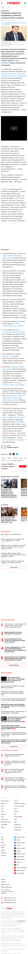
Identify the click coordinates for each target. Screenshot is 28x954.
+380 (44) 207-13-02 (10, 900)
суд (8, 460)
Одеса (2, 842)
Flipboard (19, 862)
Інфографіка (4, 824)
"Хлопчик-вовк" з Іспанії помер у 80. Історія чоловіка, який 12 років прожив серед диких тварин (15, 625)
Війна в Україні (5, 801)
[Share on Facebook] (10, 454)
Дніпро (3, 850)
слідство (15, 458)
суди (21, 458)
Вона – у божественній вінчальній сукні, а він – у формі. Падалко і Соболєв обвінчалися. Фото (9, 520)
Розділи (16, 797)
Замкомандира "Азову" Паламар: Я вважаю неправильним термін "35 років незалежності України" (15, 658)
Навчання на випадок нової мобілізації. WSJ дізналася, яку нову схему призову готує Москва (13, 706)
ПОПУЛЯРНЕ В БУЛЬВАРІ (10, 750)
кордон (9, 458)
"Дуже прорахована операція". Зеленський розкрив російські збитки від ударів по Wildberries (13, 727)
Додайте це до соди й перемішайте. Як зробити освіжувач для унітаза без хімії (15, 787)
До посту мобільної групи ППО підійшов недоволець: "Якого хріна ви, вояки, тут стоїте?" (13, 547)
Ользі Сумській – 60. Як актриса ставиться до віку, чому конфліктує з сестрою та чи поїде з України (15, 779)
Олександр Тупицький (16, 460)
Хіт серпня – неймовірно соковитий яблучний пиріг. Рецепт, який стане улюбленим (14, 762)
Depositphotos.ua (21, 921)
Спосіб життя (4, 819)
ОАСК (17, 422)
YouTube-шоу (17, 827)
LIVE (15, 814)
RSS (18, 865)
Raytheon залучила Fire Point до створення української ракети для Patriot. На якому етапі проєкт (14, 741)
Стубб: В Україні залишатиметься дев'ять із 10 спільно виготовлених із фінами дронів (13, 699)
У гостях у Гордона (19, 806)
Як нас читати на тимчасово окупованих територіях (7, 891)
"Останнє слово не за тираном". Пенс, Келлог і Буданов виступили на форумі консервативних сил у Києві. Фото (14, 719)
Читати (22, 466)
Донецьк (3, 845)
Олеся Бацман (20, 856)
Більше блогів (14, 567)
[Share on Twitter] (13, 454)
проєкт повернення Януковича (13, 417)
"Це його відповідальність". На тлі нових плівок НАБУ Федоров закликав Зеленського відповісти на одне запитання (15, 649)
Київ (2, 837)
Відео (15, 822)
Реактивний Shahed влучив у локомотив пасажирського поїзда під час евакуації (14, 640)
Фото (15, 819)
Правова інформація (6, 887)
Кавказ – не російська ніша (11, 534)
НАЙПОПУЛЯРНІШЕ (7, 620)
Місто (2, 833)
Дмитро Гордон (21, 837)
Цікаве (2, 827)
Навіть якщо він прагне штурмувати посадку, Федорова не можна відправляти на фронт (13, 554)
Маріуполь (4, 852)
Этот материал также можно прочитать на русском (14, 23)
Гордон (3, 7)
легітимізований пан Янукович (13, 440)
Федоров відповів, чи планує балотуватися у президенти (13, 632)
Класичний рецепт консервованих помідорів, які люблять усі (14, 755)
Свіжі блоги (5, 531)
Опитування (17, 824)
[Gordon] (13, 3)
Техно (2, 816)
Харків (2, 847)
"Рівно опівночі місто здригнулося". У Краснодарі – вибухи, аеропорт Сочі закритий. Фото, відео (13, 680)
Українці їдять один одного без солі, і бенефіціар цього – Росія (12, 539)
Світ (2, 808)
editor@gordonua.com (10, 902)
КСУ (25, 458)
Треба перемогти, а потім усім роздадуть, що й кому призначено (12, 561)
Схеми (3, 460)
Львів (2, 839)
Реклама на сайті (5, 884)
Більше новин (14, 746)
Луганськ (3, 855)
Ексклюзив (17, 816)
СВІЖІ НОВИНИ (6, 673)
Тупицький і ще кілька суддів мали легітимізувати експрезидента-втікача (13, 398)
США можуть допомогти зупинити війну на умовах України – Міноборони (13, 712)
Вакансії (3, 879)
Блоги (15, 808)
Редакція (3, 881)
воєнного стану (8, 356)
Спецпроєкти (17, 829)
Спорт (2, 811)
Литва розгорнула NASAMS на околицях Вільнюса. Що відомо (13, 686)
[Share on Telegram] (17, 454)
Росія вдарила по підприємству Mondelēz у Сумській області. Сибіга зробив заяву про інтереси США (13, 734)
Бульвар (4, 505)
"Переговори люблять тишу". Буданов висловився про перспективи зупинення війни (12, 693)
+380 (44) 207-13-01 (10, 898)
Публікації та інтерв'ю (20, 803)
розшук (3, 458)
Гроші (2, 806)
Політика (8, 7)
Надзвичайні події (6, 822)
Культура (3, 814)
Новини (3, 797)
